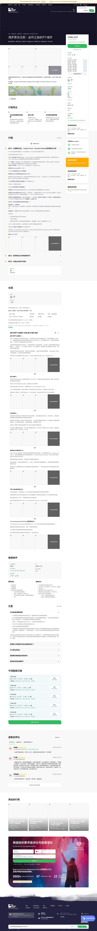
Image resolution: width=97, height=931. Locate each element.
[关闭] (60, 148)
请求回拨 (62, 916)
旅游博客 (53, 905)
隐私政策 (38, 864)
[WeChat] (82, 914)
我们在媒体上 (31, 4)
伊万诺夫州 (50, 41)
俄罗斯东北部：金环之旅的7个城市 (29, 749)
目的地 (15, 4)
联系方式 (44, 4)
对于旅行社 (38, 4)
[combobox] (37, 852)
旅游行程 (10, 4)
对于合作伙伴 (36, 907)
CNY (86, 4)
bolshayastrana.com (25, 881)
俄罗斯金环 (12, 41)
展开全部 (59, 138)
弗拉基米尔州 (30, 41)
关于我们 (24, 4)
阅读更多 (10, 327)
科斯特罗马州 (37, 41)
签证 (19, 4)
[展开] (60, 256)
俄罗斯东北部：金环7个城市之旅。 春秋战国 (25, 681)
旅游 (27, 905)
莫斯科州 (24, 41)
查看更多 (43, 1)
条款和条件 (32, 864)
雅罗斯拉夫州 (44, 41)
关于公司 (60, 905)
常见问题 (50, 4)
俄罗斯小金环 (19, 41)
